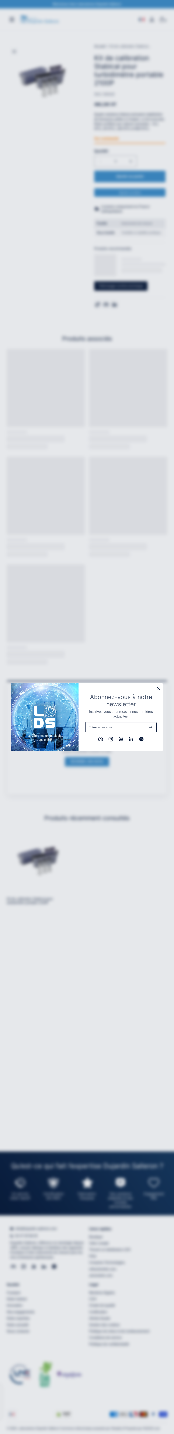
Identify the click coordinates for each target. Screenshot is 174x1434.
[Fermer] (158, 688)
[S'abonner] (151, 727)
